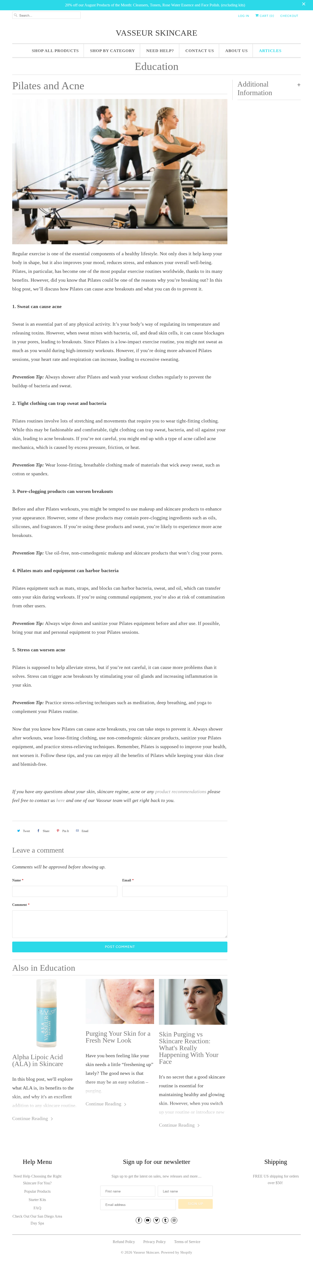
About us (236, 50)
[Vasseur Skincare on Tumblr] (165, 1220)
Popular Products (37, 1191)
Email (128, 880)
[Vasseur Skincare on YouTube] (148, 1220)
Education (157, 66)
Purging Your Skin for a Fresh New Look (118, 1037)
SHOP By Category (112, 50)
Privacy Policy (154, 1242)
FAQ (37, 1208)
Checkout (289, 16)
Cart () (266, 16)
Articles (270, 50)
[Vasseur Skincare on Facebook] (139, 1220)
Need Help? (160, 50)
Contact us (199, 50)
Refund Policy (124, 1242)
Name (17, 880)
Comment (21, 905)
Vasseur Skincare (156, 32)
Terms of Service (187, 1242)
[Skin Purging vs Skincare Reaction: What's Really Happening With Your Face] (193, 1002)
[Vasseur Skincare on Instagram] (174, 1220)
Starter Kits (37, 1200)
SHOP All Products (55, 50)
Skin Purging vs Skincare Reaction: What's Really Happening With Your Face (188, 1048)
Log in (243, 16)
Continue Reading (30, 1118)
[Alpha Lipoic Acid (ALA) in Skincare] (46, 1013)
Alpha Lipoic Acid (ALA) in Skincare (37, 1060)
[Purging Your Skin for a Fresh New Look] (120, 1001)
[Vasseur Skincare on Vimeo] (156, 1220)
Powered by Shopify (176, 1252)
